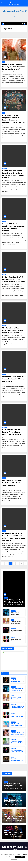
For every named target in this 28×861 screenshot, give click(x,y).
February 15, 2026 (9, 180)
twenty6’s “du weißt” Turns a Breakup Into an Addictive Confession (17, 752)
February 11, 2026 (8, 384)
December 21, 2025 (9, 437)
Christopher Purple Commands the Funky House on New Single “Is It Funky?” (17, 744)
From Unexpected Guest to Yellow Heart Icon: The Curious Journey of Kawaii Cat (17, 700)
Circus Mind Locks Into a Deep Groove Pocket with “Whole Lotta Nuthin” (13, 379)
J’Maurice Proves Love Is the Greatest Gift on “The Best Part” (17, 734)
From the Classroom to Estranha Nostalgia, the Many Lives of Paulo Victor (16, 633)
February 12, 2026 (9, 335)
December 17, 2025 (9, 487)
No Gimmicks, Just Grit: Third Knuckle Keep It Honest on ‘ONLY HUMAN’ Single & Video (13, 279)
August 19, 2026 (9, 836)
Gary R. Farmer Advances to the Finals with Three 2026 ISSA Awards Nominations (17, 761)
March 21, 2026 (8, 71)
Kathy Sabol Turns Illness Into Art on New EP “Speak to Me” (16, 641)
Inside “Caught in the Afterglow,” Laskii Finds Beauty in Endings (13, 602)
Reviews (4, 221)
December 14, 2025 (9, 543)
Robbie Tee (17, 71)
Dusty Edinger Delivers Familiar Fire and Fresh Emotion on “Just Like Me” (12, 432)
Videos (4, 274)
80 (21, 563)
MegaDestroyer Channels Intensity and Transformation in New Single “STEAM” (13, 67)
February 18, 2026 (9, 125)
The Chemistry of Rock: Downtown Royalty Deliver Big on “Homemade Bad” (12, 330)
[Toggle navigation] (13, 24)
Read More (14, 859)
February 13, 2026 (9, 284)
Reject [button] (22, 856)
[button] (22, 23)
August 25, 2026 (9, 604)
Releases (4, 168)
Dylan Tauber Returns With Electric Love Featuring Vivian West (17, 690)
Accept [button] (17, 856)
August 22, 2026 (9, 804)
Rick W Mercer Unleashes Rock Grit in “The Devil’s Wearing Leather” (12, 483)
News (4, 112)
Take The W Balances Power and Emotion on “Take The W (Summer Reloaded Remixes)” (17, 726)
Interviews (13, 628)
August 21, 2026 (9, 820)
